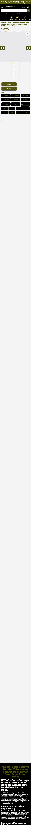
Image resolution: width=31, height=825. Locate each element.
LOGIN (9, 88)
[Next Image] (28, 48)
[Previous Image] (2, 48)
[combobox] (14, 10)
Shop (2, 7)
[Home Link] (10, 6)
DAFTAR (9, 84)
